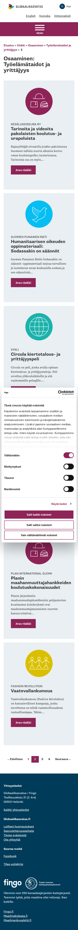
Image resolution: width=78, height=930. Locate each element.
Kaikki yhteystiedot (16, 810)
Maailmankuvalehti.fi (17, 920)
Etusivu (9, 45)
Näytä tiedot (59, 503)
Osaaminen (35, 45)
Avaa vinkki (23, 170)
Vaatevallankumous (31, 691)
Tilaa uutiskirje (13, 864)
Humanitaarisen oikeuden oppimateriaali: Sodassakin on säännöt (38, 246)
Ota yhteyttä (12, 840)
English (31, 16)
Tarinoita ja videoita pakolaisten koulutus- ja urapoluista (36, 133)
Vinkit (21, 45)
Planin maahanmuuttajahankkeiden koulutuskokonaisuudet (41, 582)
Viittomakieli (62, 16)
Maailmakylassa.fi (16, 916)
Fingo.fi (8, 912)
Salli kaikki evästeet (39, 514)
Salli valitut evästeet (39, 524)
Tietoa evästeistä (15, 835)
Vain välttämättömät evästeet (39, 535)
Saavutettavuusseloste (19, 831)
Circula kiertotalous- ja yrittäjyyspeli (35, 356)
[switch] (68, 466)
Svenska (44, 16)
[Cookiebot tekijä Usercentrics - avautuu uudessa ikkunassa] (58, 392)
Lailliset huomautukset (19, 827)
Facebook (10, 856)
